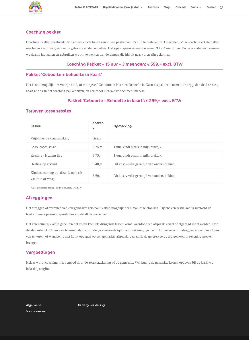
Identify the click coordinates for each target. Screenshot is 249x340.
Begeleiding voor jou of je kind (121, 7)
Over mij (181, 7)
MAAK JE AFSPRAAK (86, 7)
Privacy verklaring (91, 305)
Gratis (194, 7)
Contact (211, 7)
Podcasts (153, 7)
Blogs (167, 7)
